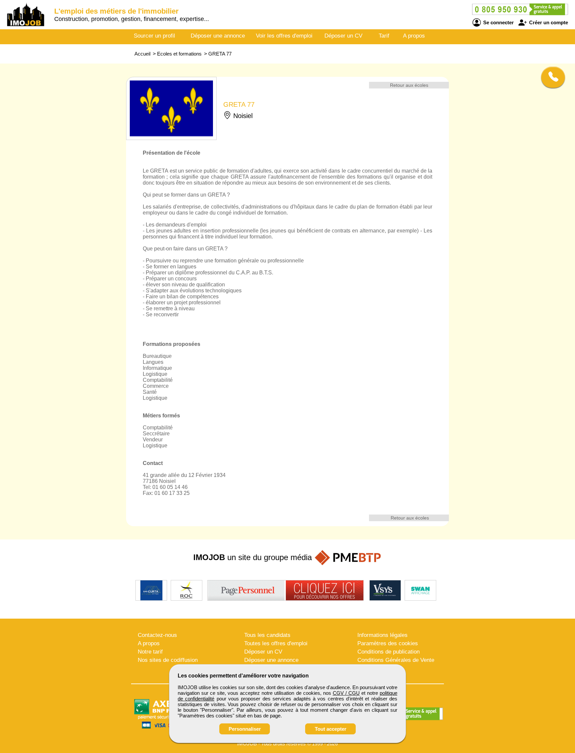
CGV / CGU (346, 693)
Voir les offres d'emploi (284, 36)
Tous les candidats (267, 635)
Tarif (384, 36)
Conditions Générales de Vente (395, 660)
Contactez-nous (157, 635)
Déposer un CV (343, 36)
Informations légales (382, 635)
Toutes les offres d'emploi (275, 643)
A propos (414, 36)
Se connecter (498, 22)
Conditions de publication (388, 652)
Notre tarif (150, 652)
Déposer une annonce (218, 36)
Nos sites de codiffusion (168, 660)
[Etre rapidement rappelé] (550, 77)
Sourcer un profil (154, 36)
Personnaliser (245, 729)
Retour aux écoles (409, 85)
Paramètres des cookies (387, 643)
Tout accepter (330, 729)
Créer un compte (548, 22)
